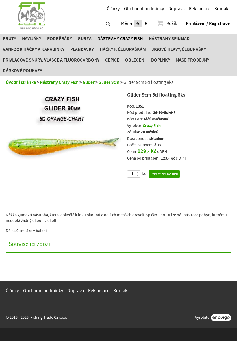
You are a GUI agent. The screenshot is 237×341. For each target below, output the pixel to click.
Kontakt (222, 8)
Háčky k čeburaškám (123, 49)
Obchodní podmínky (144, 8)
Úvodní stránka (21, 82)
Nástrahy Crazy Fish (120, 38)
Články (113, 8)
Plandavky (82, 49)
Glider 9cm (109, 82)
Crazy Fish (152, 125)
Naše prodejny (192, 60)
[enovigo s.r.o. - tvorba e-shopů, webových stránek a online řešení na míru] (221, 317)
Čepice (112, 60)
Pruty (9, 38)
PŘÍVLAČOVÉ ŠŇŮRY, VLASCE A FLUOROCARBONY (51, 60)
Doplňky (160, 60)
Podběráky (59, 38)
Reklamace (199, 8)
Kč (138, 23)
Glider (89, 82)
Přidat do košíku (164, 174)
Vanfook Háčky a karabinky (33, 49)
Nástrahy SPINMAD (169, 38)
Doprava (176, 8)
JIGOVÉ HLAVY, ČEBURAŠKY (179, 49)
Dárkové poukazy (22, 70)
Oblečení (135, 60)
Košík (171, 23)
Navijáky (31, 38)
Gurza (85, 38)
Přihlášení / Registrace (208, 23)
